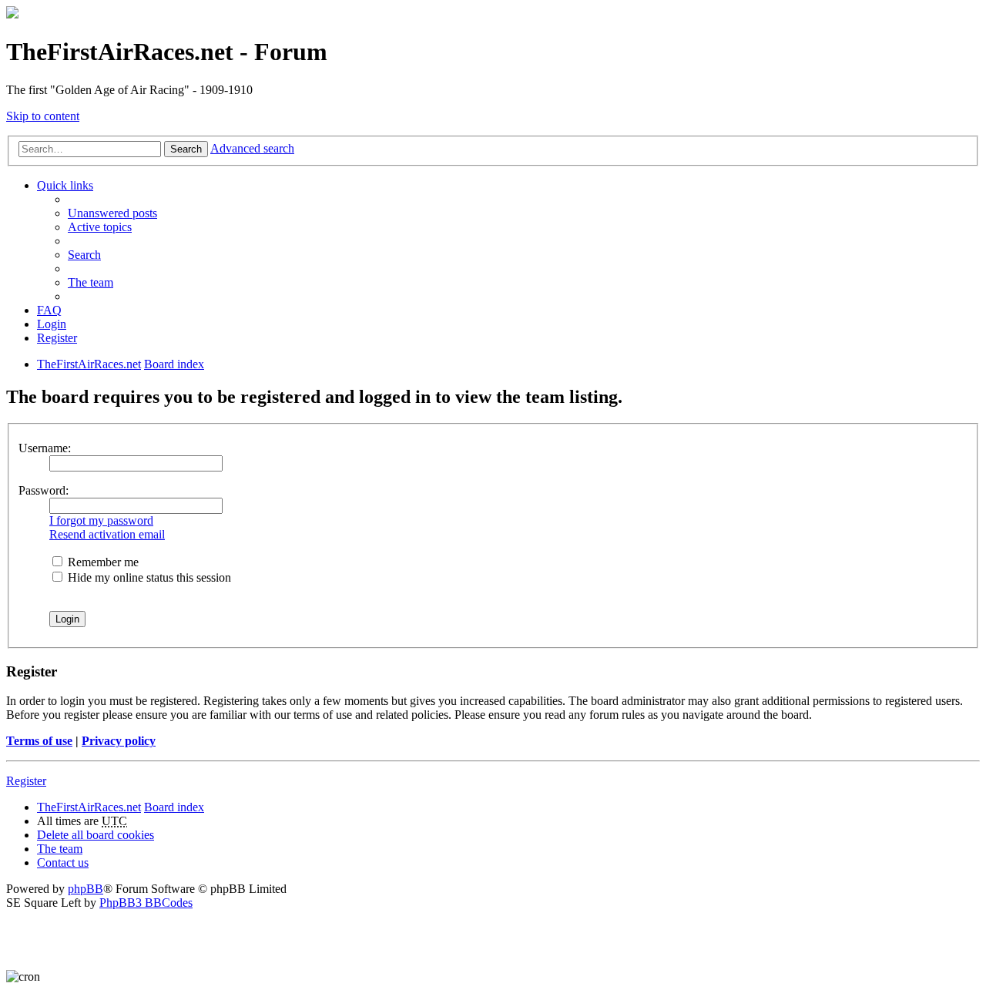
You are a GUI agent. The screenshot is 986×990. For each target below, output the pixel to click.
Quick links (65, 185)
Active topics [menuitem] (100, 226)
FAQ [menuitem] (49, 310)
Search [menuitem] (84, 254)
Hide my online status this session (148, 577)
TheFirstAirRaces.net (89, 807)
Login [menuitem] (51, 324)
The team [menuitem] (90, 282)
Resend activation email (107, 534)
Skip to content (42, 115)
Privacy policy (119, 740)
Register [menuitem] (57, 337)
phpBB (85, 888)
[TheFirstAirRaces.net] (12, 14)
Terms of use (39, 740)
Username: (44, 448)
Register (26, 780)
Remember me (102, 562)
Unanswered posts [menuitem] (112, 213)
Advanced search (252, 148)
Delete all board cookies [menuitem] (95, 834)
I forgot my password (101, 520)
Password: (43, 490)
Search (186, 149)
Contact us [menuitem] (63, 862)
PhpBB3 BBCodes (146, 902)
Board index (174, 807)
